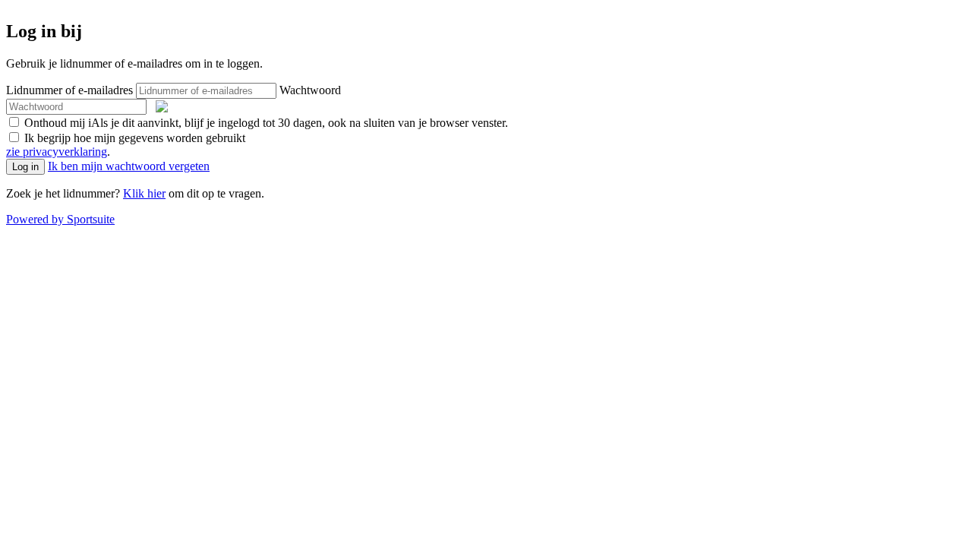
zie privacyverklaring (56, 151)
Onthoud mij (264, 122)
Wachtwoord (310, 90)
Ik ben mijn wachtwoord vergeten (129, 166)
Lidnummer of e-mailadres (69, 90)
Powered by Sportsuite (60, 219)
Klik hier (144, 193)
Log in (25, 166)
